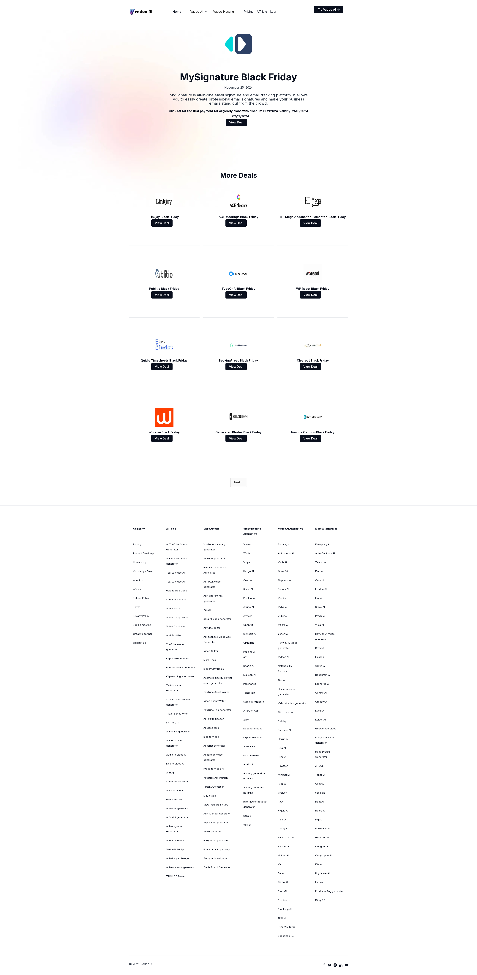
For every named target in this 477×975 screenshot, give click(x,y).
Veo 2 (281, 864)
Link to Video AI (175, 763)
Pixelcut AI (249, 597)
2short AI (283, 633)
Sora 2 (247, 815)
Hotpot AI (283, 855)
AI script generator (214, 745)
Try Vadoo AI (329, 9)
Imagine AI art (249, 654)
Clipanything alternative (180, 676)
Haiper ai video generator (287, 691)
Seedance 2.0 (286, 935)
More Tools (210, 659)
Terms (136, 606)
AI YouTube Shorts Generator (177, 547)
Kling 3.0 (320, 900)
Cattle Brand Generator (217, 867)
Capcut (319, 580)
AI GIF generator (212, 831)
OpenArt (248, 624)
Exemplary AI (322, 544)
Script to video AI (176, 599)
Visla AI (319, 624)
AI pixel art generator (215, 822)
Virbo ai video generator (292, 703)
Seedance (284, 900)
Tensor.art (249, 692)
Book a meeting (142, 624)
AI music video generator (174, 743)
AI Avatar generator (177, 808)
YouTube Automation (215, 777)
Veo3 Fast (249, 746)
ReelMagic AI (322, 828)
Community (139, 562)
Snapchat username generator (178, 702)
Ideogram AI (322, 846)
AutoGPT (208, 609)
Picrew (319, 882)
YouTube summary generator (214, 547)
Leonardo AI (322, 683)
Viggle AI (283, 810)
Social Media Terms (177, 781)
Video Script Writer (214, 700)
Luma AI (320, 710)
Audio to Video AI (176, 754)
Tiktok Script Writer (177, 713)
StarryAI (282, 891)
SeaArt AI (248, 665)
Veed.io (282, 597)
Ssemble (320, 792)
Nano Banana (251, 755)
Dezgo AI (248, 571)
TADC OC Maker (175, 876)
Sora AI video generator (217, 618)
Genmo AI (321, 692)
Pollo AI (282, 819)
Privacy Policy (141, 615)
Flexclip (319, 656)
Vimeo (247, 544)
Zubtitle (282, 615)
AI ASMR (248, 764)
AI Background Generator (174, 829)
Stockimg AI (285, 909)
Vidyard (247, 562)
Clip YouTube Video (177, 658)
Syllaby (282, 721)
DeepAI (319, 801)
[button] (198, 11)
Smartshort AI (286, 837)
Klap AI (319, 571)
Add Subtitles (173, 635)
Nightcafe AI (322, 873)
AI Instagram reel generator (213, 598)
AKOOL (319, 765)
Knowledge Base (143, 571)
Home (177, 11)
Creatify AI (321, 701)
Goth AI (282, 917)
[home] (141, 12)
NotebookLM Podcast (285, 668)
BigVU (318, 819)
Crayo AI (320, 665)
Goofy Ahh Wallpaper (215, 858)
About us (138, 580)
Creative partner (142, 633)
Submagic (284, 544)
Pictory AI (283, 589)
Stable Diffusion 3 (253, 701)
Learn (274, 11)
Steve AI (320, 606)
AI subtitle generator (178, 731)
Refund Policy (141, 597)
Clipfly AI (283, 828)
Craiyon (282, 792)
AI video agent (174, 790)
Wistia (246, 553)
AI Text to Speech (213, 718)
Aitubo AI (248, 606)
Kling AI (282, 756)
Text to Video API (176, 581)
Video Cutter (210, 650)
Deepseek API (174, 799)
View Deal (236, 122)
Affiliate (262, 11)
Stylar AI (248, 589)
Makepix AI (249, 674)
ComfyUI (320, 783)
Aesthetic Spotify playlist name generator (217, 680)
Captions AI (284, 580)
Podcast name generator (180, 667)
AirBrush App (251, 710)
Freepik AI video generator (324, 740)
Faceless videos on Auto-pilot (214, 570)
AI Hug (170, 772)
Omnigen (248, 642)
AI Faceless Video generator (176, 561)
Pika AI (282, 747)
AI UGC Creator (175, 840)
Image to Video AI (213, 768)
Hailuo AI (283, 738)
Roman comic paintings (217, 849)
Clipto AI (283, 882)
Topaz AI (320, 774)
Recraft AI (284, 846)
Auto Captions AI (325, 553)
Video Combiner (175, 626)
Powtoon (283, 765)
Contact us (139, 642)
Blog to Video (211, 736)
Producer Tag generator (329, 891)
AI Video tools (211, 727)
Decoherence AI (252, 728)
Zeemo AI (320, 562)
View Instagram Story (215, 804)
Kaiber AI (320, 719)
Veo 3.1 (247, 824)
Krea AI (282, 783)
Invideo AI (321, 589)
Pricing (248, 11)
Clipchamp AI (285, 712)
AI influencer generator (217, 813)
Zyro (246, 719)
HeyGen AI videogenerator (325, 636)
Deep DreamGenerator (322, 754)
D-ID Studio (210, 795)
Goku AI (247, 580)
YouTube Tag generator (217, 709)
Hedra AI (320, 810)
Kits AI (318, 864)
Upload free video (176, 590)
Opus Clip (283, 571)
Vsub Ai (282, 562)
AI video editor (211, 627)
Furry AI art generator (216, 840)
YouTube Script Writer (216, 691)
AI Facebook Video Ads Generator (217, 639)
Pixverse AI (284, 729)
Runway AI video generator (287, 645)
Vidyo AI (283, 606)
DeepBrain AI (322, 674)
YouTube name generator (175, 647)
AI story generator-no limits (254, 776)
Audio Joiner (173, 608)
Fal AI (281, 873)
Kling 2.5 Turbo (287, 926)
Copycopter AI (323, 855)
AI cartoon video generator (213, 757)
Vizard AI (283, 624)
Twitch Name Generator (173, 688)
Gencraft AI (322, 837)
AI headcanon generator (180, 867)
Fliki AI (319, 597)
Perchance (249, 683)
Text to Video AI (175, 572)
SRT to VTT (173, 722)
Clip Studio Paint (252, 737)
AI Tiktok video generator (212, 584)
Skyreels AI (249, 633)
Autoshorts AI (286, 553)
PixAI (281, 801)
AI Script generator (177, 817)
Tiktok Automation (214, 786)
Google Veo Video (325, 728)
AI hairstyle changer (178, 858)
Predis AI (320, 615)
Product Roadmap (143, 553)
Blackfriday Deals (213, 668)
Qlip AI (281, 680)
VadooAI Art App (175, 849)
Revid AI (320, 647)
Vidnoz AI (283, 656)
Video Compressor (177, 617)
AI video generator (214, 558)
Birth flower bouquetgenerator (255, 804)
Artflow (247, 615)
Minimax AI (284, 774)
